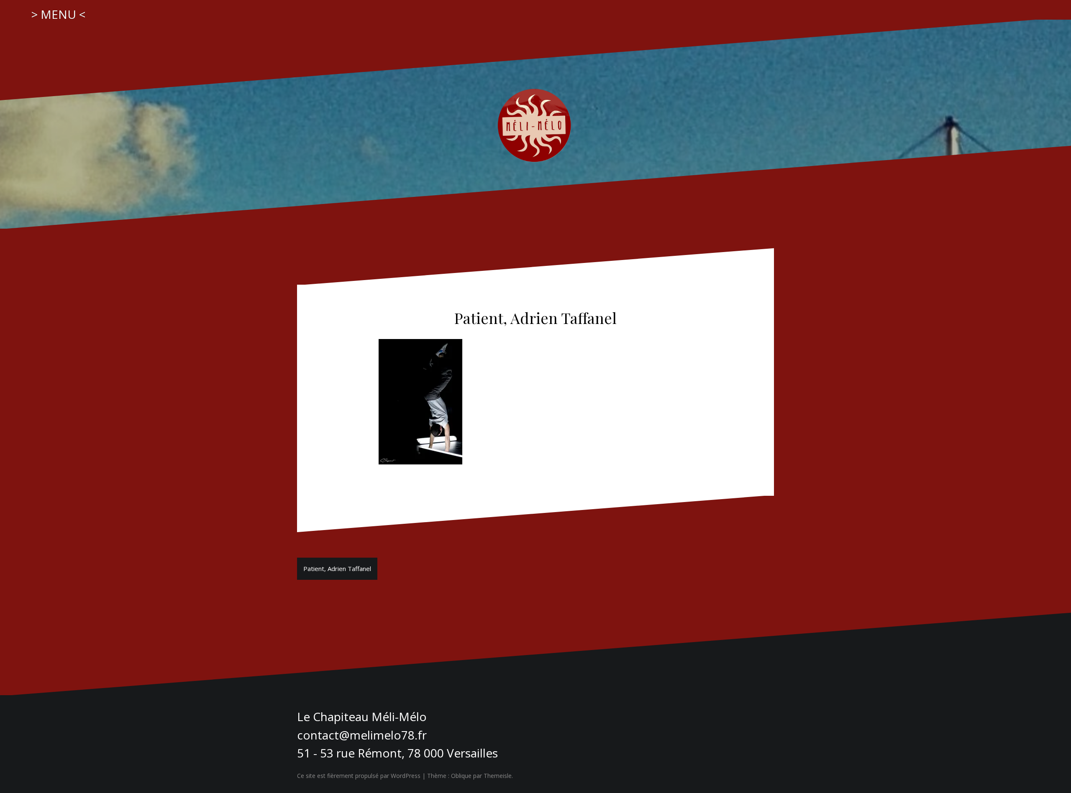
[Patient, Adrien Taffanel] (420, 401)
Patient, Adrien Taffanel (337, 568)
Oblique (461, 776)
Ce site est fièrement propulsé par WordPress (358, 776)
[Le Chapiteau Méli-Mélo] (535, 123)
